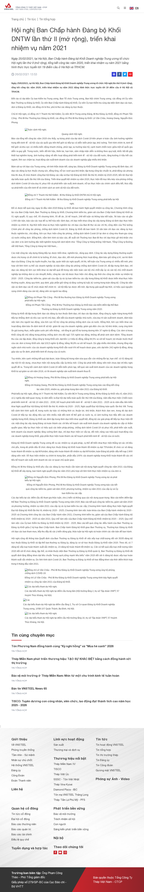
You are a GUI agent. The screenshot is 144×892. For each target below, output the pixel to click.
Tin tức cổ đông (20, 814)
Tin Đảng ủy (102, 760)
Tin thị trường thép (107, 755)
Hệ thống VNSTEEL (22, 765)
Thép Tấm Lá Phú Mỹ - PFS (69, 799)
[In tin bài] (114, 74)
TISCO (57, 769)
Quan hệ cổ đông (24, 808)
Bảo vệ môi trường (64, 814)
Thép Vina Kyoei (63, 784)
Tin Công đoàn (104, 765)
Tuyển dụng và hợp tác (29, 848)
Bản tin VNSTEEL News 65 (29, 688)
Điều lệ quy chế (20, 839)
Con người (60, 824)
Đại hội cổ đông (20, 819)
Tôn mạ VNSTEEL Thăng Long (71, 794)
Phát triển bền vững (69, 808)
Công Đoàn (17, 775)
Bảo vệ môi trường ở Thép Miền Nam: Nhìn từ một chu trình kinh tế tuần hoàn (65, 675)
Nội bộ (58, 838)
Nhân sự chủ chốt (21, 760)
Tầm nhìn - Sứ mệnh (23, 755)
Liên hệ (17, 789)
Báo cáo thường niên (23, 824)
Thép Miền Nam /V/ (65, 764)
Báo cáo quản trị (21, 829)
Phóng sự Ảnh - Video (113, 779)
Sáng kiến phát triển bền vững (71, 829)
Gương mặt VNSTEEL (108, 770)
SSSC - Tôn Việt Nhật (66, 779)
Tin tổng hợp (47, 19)
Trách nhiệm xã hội (64, 819)
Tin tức (31, 19)
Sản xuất (59, 744)
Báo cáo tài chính (21, 834)
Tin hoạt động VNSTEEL (110, 744)
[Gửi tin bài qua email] (130, 74)
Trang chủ (17, 19)
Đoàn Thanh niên (21, 780)
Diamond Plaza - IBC (65, 789)
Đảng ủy (16, 770)
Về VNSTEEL (18, 744)
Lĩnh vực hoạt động (69, 739)
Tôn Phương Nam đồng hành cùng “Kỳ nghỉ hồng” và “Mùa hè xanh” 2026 (62, 646)
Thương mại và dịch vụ (67, 750)
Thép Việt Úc (61, 774)
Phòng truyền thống (22, 750)
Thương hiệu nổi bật (70, 758)
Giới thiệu (19, 739)
